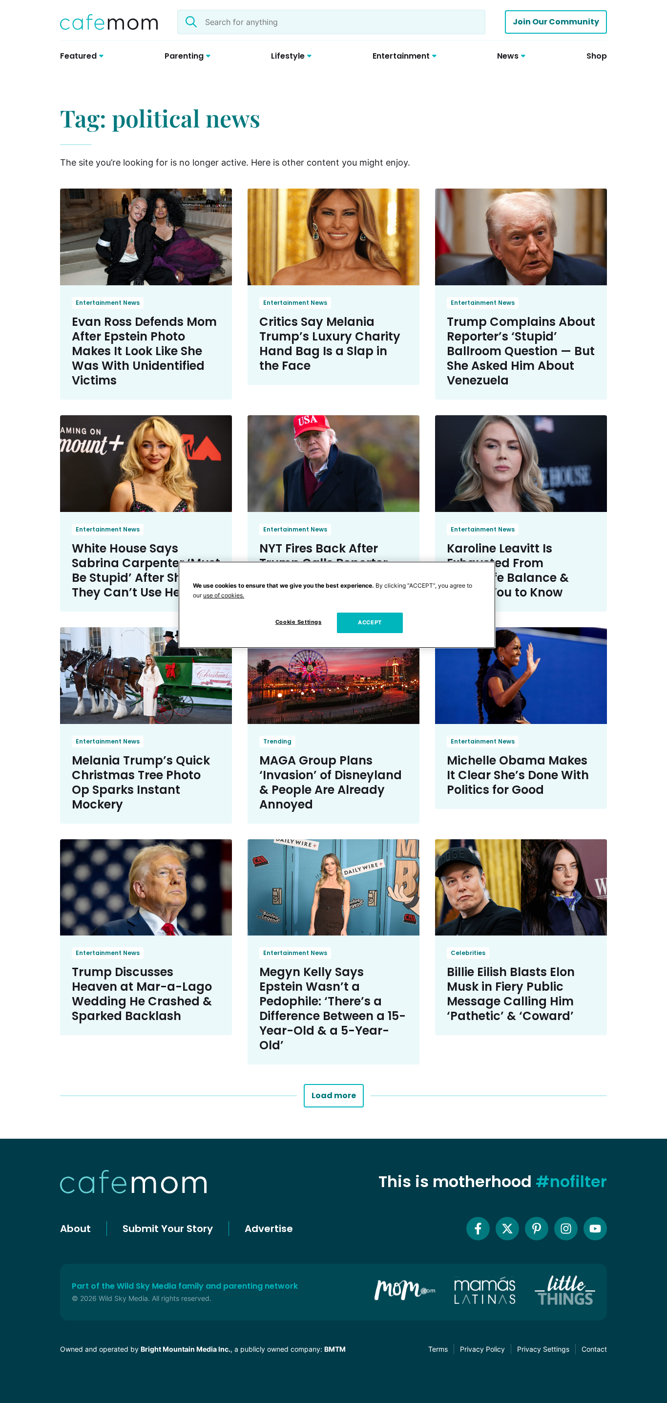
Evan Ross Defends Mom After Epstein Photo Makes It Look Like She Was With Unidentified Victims (144, 351)
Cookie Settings (298, 621)
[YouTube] (595, 1228)
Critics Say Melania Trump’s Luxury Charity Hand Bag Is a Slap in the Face (329, 344)
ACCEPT (369, 622)
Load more (334, 1095)
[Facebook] (478, 1228)
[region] (337, 604)
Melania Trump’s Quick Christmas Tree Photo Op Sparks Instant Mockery (141, 782)
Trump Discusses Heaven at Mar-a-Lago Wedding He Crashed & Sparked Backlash (142, 994)
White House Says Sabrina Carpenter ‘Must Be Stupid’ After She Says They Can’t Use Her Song (146, 570)
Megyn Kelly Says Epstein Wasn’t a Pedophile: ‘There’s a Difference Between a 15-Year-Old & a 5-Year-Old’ (332, 1008)
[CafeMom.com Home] (109, 22)
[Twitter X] (507, 1228)
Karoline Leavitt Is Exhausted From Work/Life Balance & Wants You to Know (508, 570)
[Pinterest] (536, 1228)
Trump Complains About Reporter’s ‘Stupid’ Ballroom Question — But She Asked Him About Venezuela (521, 351)
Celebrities (468, 953)
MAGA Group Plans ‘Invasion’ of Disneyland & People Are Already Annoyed (330, 782)
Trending (277, 741)
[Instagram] (566, 1228)
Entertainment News (108, 302)
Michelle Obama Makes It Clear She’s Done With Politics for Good (518, 775)
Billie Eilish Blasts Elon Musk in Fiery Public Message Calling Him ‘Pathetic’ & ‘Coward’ (511, 994)
